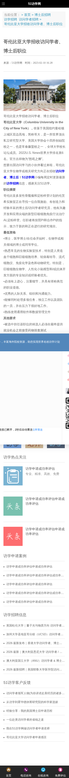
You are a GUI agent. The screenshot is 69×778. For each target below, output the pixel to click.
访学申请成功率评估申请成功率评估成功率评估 (35, 575)
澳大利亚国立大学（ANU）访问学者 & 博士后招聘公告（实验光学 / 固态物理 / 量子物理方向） (35, 660)
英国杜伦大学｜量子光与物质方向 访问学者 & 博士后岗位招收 (35, 625)
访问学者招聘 (29, 19)
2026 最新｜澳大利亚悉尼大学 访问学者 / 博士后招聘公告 (35, 651)
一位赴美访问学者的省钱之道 (25, 719)
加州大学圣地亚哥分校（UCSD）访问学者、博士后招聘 (35, 634)
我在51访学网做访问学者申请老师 (28, 728)
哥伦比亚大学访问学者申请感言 (26, 737)
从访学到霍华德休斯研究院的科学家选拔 (32, 702)
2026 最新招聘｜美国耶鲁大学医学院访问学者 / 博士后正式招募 (35, 669)
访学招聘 (10, 19)
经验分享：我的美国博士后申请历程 (29, 710)
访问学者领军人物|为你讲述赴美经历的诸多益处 (35, 693)
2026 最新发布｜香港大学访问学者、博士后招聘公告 (35, 643)
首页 (27, 15)
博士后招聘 (42, 15)
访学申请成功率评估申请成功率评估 (29, 566)
